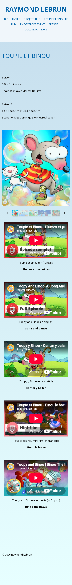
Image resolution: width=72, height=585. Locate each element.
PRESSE (53, 24)
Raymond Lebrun (36, 9)
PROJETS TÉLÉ (32, 19)
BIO (6, 19)
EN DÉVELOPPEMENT (32, 24)
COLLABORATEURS (36, 29)
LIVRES (16, 19)
